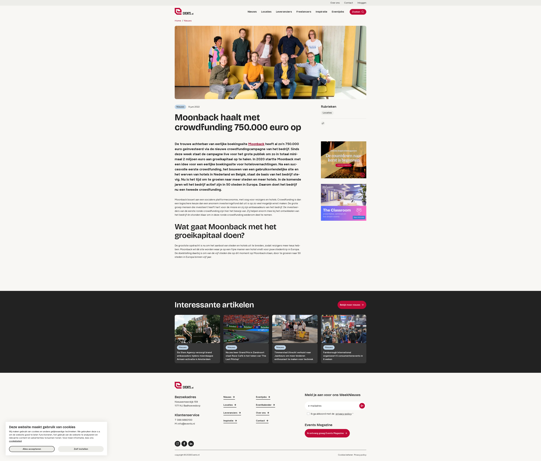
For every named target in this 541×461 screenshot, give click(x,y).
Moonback (256, 144)
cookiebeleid (15, 441)
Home (178, 20)
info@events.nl (186, 423)
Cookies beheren (345, 455)
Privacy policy (360, 455)
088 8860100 (184, 419)
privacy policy (344, 413)
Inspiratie (321, 11)
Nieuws (252, 11)
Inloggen (361, 2)
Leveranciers (284, 11)
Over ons (335, 2)
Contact (348, 2)
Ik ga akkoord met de (331, 413)
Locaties (266, 11)
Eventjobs (338, 11)
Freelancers (303, 11)
